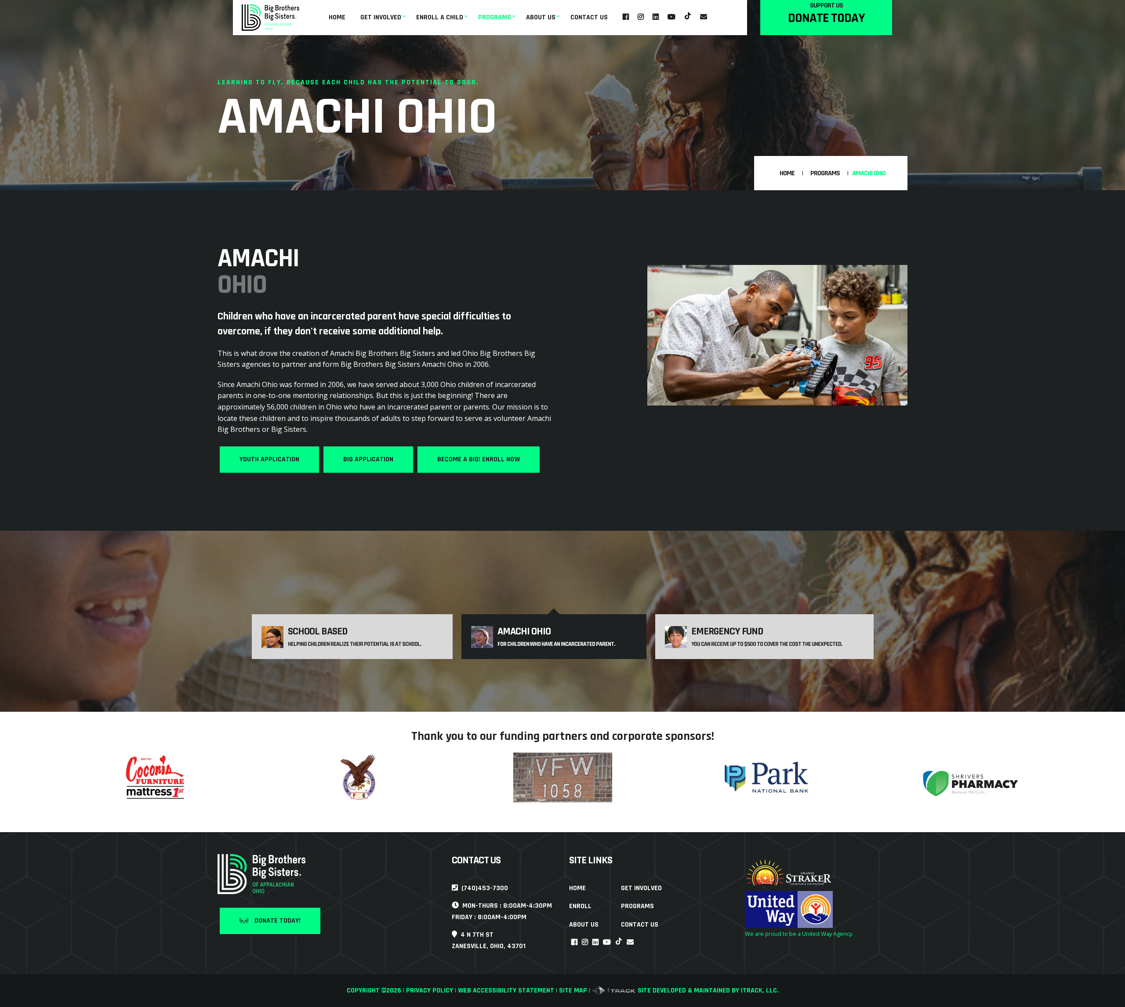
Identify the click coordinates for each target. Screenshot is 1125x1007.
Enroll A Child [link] (439, 17)
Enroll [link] (580, 906)
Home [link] (337, 17)
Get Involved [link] (380, 17)
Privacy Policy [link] (429, 990)
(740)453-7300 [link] (483, 888)
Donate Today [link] (826, 18)
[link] (270, 17)
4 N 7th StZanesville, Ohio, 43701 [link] (489, 940)
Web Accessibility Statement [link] (506, 990)
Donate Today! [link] (277, 920)
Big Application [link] (368, 459)
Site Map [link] (573, 990)
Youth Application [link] (269, 459)
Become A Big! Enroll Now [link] (478, 459)
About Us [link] (540, 17)
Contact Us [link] (589, 17)
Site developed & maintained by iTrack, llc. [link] (707, 990)
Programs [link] (494, 17)
